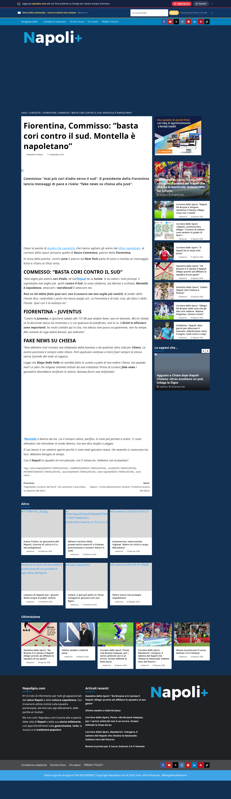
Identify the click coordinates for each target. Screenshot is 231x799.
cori (110, 468)
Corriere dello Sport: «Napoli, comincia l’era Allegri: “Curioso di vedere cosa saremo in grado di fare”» (190, 229)
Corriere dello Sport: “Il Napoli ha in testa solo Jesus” (188, 250)
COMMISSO (76, 468)
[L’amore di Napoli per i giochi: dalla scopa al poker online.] (42, 577)
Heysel (81, 279)
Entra (174, 12)
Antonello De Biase (34, 154)
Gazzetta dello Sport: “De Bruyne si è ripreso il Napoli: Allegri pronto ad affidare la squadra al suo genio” (191, 270)
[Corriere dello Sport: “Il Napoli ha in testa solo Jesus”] (164, 251)
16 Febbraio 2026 (45, 551)
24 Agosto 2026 (177, 195)
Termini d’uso (77, 21)
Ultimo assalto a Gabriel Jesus (75, 651)
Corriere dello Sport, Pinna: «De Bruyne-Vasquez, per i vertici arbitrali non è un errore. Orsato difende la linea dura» (114, 656)
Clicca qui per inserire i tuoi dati (193, 12)
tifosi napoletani (129, 248)
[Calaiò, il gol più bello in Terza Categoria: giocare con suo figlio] (86, 577)
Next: (120, 486)
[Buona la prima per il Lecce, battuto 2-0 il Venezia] (192, 634)
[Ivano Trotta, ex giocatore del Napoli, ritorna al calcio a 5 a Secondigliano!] (42, 524)
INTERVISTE (30, 471)
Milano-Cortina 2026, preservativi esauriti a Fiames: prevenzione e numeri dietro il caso (86, 546)
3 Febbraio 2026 (133, 551)
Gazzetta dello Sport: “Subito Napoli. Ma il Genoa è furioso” (191, 290)
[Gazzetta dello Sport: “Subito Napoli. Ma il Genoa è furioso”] (164, 291)
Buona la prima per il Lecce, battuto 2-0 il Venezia (191, 651)
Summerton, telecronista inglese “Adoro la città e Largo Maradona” (130, 544)
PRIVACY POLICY (110, 21)
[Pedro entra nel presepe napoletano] (131, 577)
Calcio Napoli (37, 468)
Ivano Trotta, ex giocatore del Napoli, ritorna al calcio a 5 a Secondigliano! (41, 544)
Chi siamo (93, 21)
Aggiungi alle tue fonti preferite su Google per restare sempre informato (66, 3)
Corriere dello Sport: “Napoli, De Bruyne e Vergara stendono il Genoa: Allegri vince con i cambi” (191, 208)
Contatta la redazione (54, 21)
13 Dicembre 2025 (89, 604)
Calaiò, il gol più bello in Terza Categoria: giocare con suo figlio (86, 597)
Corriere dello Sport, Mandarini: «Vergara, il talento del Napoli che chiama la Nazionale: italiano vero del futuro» (181, 185)
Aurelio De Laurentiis (61, 248)
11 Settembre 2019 (55, 154)
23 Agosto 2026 (197, 216)
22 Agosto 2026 (197, 239)
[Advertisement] (115, 76)
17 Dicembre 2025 (45, 601)
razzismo (66, 471)
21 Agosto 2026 (197, 257)
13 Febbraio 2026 (89, 554)
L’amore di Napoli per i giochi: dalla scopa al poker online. (41, 596)
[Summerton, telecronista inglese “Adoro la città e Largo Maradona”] (131, 524)
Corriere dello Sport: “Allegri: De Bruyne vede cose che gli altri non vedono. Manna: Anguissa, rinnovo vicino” (191, 310)
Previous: (55, 486)
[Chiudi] (212, 3)
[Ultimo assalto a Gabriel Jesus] (77, 634)
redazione (30, 551)
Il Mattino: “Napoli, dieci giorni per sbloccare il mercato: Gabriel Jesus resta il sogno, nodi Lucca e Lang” (191, 330)
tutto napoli (103, 471)
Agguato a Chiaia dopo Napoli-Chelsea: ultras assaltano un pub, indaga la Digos (180, 379)
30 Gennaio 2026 (178, 386)
